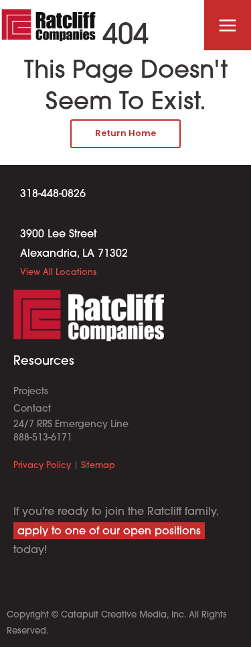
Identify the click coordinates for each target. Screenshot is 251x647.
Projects (30, 392)
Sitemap (98, 465)
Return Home (125, 133)
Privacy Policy (42, 465)
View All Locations (58, 272)
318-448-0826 (53, 194)
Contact (32, 409)
